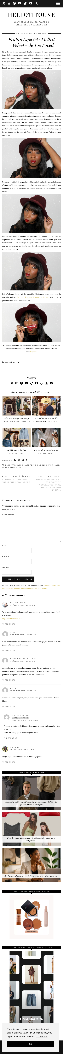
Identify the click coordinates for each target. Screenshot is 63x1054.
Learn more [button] (41, 1036)
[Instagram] (9, 3)
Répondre (10, 624)
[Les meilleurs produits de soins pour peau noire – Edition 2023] (46, 437)
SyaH (12, 632)
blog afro (10, 465)
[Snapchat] (41, 383)
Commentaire (8, 514)
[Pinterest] (14, 3)
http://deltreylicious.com (12, 618)
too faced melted (17, 467)
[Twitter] (3, 3)
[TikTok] (25, 3)
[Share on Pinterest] (23, 460)
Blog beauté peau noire (29, 465)
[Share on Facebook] (15, 460)
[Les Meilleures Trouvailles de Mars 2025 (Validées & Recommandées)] (46, 406)
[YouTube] (20, 3)
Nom (4, 545)
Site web (5, 567)
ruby (4, 467)
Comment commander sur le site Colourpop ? (16, 479)
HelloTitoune (31, 14)
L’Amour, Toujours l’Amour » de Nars (33, 297)
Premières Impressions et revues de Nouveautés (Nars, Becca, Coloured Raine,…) (47, 483)
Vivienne (14, 747)
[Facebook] (30, 3)
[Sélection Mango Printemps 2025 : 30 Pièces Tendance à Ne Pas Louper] (16, 406)
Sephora (33, 351)
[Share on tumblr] (26, 460)
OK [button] (30, 1044)
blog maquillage (50, 465)
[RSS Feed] (46, 383)
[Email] (51, 383)
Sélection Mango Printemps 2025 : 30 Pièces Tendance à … (17, 421)
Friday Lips (40, 34)
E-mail (5, 556)
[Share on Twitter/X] (19, 460)
